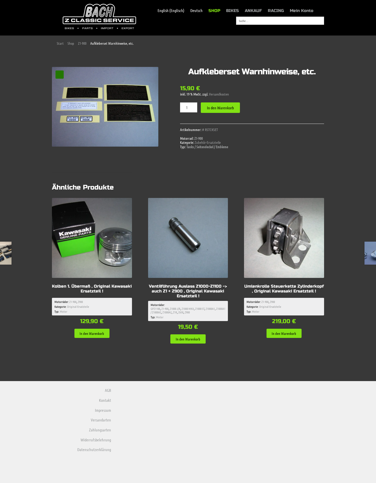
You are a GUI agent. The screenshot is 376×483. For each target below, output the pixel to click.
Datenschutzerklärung (94, 449)
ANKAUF (253, 10)
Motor (63, 311)
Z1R (175, 312)
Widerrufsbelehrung (96, 439)
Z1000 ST (199, 309)
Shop (71, 43)
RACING (276, 10)
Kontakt (105, 400)
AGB (108, 390)
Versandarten (101, 419)
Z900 (80, 302)
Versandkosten (219, 94)
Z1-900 (82, 43)
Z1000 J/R (175, 309)
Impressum (103, 410)
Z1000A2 (167, 312)
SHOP (214, 10)
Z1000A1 (210, 309)
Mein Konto (301, 10)
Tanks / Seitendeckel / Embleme (207, 146)
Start (60, 43)
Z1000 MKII (188, 309)
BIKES (232, 10)
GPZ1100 (155, 309)
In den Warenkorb (220, 107)
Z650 (180, 312)
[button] (60, 74)
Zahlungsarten (100, 429)
